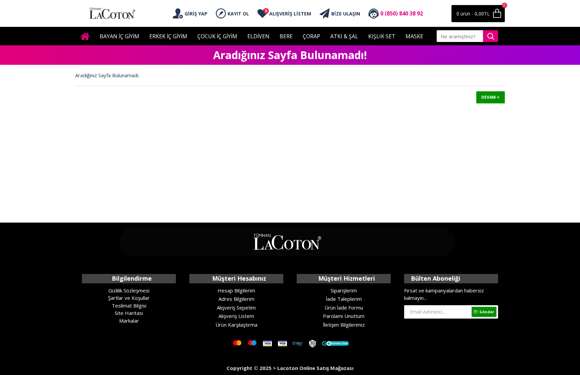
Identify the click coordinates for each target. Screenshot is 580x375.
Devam (488, 97)
